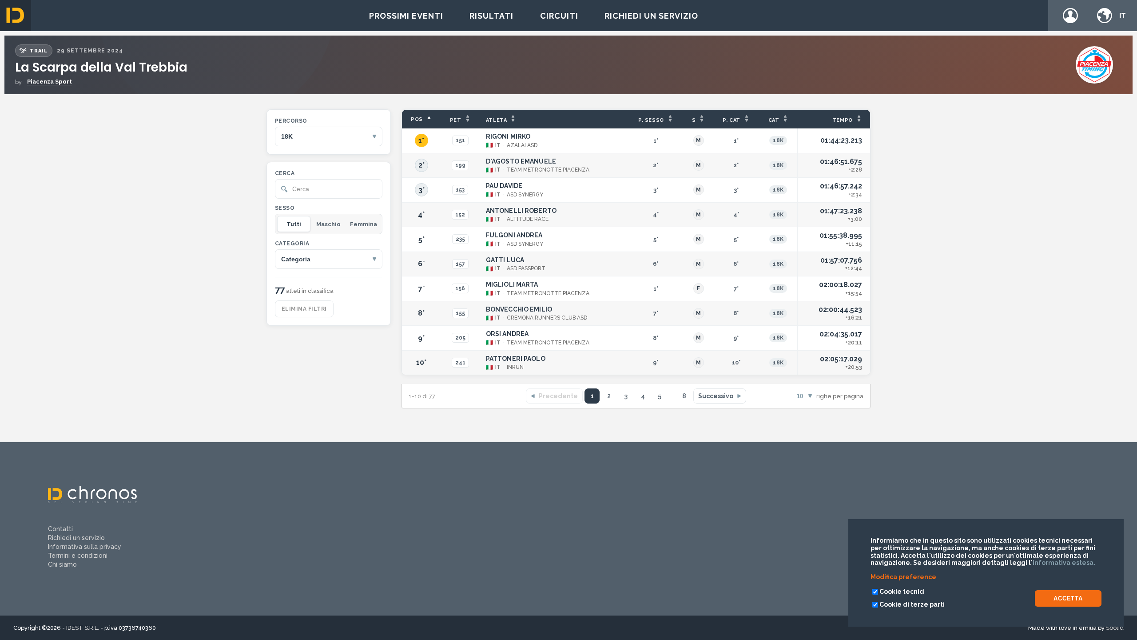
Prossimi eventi (406, 15)
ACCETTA (1068, 598)
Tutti (293, 224)
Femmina (363, 224)
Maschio (328, 224)
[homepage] (15, 15)
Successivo (715, 396)
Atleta (496, 120)
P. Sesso (651, 120)
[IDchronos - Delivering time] (92, 501)
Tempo (842, 120)
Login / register (1070, 15)
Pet (455, 120)
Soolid (1115, 627)
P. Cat (731, 120)
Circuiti (559, 15)
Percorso (291, 121)
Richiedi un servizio (651, 15)
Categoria (292, 243)
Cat (773, 120)
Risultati (491, 15)
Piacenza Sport (49, 81)
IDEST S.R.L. (82, 627)
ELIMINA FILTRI (304, 309)
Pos (417, 119)
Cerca (284, 173)
